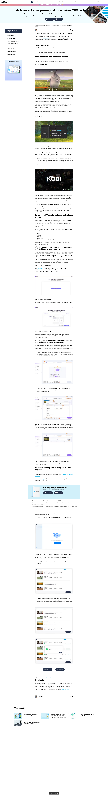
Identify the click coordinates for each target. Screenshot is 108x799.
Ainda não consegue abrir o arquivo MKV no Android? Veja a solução (51, 52)
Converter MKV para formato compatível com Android (48, 49)
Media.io (40, 268)
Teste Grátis (50, 18)
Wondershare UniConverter (48, 346)
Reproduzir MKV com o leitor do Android (46, 47)
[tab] (13, 35)
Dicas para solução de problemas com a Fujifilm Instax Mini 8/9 (13, 43)
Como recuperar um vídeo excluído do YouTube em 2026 (12, 48)
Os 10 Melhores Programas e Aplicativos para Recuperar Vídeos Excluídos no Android (13, 46)
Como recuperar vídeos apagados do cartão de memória (13, 41)
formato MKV (46, 38)
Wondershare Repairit (41, 479)
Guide (70, 1)
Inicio (36, 25)
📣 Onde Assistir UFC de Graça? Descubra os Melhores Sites (54, 4)
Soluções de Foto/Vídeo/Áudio (44, 25)
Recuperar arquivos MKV (50, 677)
